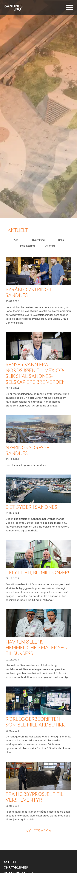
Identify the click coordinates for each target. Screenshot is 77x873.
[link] (16, 240)
